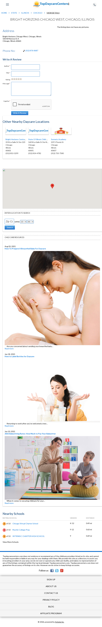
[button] (52, 186)
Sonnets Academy (58, 139)
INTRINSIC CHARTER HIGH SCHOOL (28, 536)
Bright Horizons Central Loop (18, 139)
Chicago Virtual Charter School (25, 523)
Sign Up (51, 579)
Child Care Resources (14, 237)
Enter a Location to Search (17, 213)
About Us (51, 586)
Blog (51, 606)
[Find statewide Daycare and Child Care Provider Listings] (51, 4)
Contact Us (51, 593)
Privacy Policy (51, 599)
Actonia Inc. (59, 622)
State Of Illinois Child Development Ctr (44, 139)
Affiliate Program (51, 613)
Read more (9, 348)
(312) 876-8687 (31, 50)
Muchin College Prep (21, 530)
